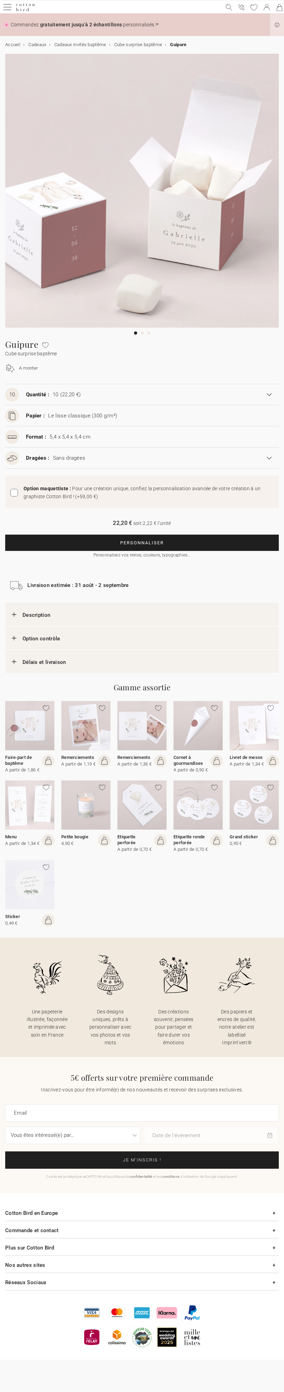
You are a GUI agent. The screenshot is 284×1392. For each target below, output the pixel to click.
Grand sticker (244, 836)
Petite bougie (74, 836)
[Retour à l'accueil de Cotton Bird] (25, 10)
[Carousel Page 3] (148, 333)
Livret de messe (246, 757)
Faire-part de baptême (18, 760)
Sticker (12, 916)
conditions (170, 1176)
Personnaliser (142, 542)
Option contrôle (41, 639)
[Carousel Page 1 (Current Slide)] (135, 333)
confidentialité (141, 1176)
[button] (277, 24)
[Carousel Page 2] (142, 333)
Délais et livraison (44, 662)
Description (36, 615)
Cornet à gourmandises (188, 760)
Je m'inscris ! (142, 1159)
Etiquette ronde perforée (189, 839)
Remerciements (77, 757)
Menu (11, 836)
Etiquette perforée (126, 839)
